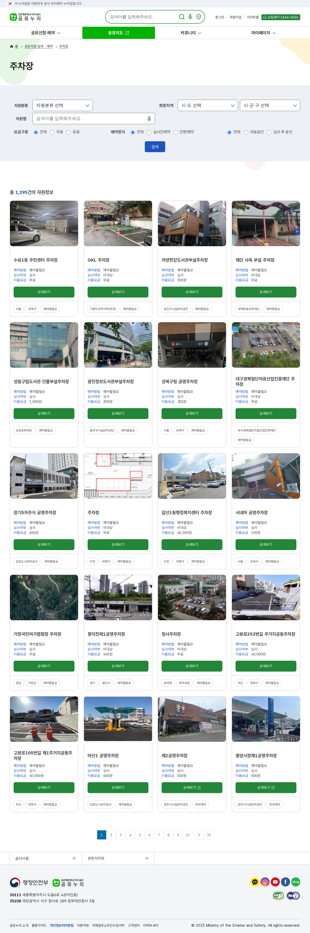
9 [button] (178, 835)
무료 (59, 133)
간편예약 (186, 133)
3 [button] (121, 835)
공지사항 (22, 858)
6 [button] (149, 835)
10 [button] (187, 835)
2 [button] (111, 835)
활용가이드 (39, 925)
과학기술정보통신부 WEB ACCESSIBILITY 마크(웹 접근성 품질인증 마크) (278, 895)
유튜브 (275, 881)
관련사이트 (96, 858)
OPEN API (151, 925)
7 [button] (159, 835)
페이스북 (285, 881)
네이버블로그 (295, 881)
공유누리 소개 (19, 925)
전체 (43, 133)
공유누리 (68, 882)
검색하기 (181, 16)
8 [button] (168, 835)
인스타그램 (265, 881)
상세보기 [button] (43, 294)
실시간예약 (161, 133)
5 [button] (140, 835)
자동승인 (257, 133)
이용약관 (83, 925)
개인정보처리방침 (62, 925)
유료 (76, 133)
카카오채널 (254, 881)
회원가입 (235, 17)
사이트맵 (253, 17)
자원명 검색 (149, 118)
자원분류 (21, 105)
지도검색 (198, 16)
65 (208, 834)
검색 (155, 146)
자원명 (21, 118)
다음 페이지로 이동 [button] (198, 834)
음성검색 (190, 16)
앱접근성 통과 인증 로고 (293, 895)
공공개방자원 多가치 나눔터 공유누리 (25, 17)
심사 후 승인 (282, 133)
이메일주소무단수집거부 (108, 925)
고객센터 (134, 925)
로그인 (219, 17)
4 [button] (130, 835)
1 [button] (102, 835)
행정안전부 (29, 882)
